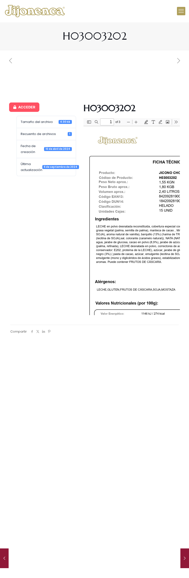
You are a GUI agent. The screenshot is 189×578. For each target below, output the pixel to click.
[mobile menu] (181, 11)
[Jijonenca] (35, 11)
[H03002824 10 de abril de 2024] (4, 558)
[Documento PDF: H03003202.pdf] (131, 216)
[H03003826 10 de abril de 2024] (184, 558)
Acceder (26, 107)
